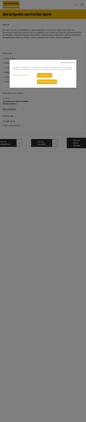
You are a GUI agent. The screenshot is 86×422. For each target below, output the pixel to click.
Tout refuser (44, 75)
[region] (43, 74)
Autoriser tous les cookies (47, 81)
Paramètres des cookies (21, 75)
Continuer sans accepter (68, 62)
